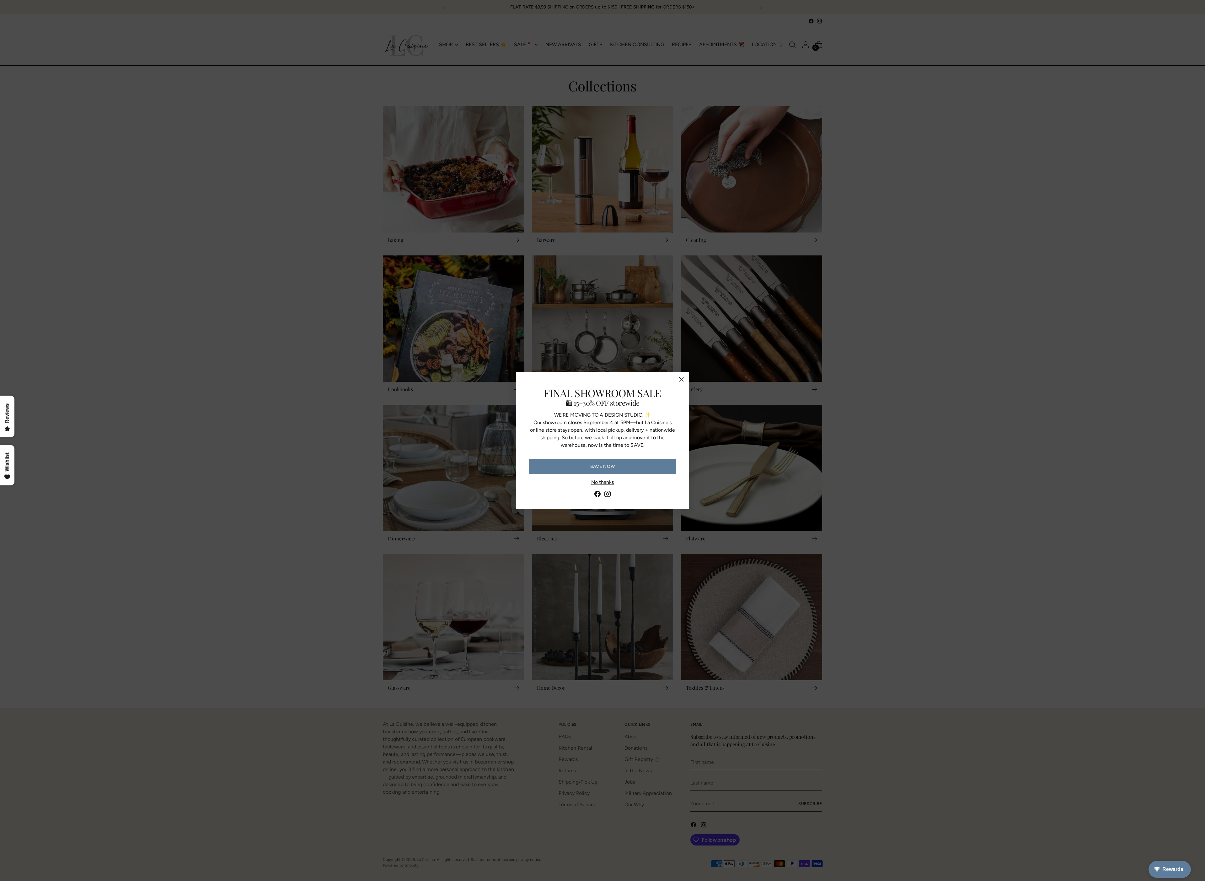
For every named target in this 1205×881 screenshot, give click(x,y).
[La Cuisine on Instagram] (607, 495)
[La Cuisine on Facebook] (597, 495)
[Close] (681, 379)
